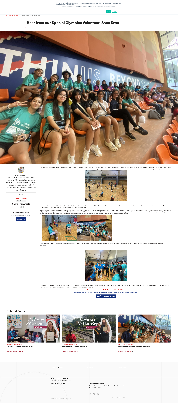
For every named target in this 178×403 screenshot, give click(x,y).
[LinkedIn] (23, 207)
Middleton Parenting (13, 15)
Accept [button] (108, 11)
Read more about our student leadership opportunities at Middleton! (105, 290)
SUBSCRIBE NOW (21, 219)
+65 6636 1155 (54, 386)
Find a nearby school (57, 367)
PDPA (124, 397)
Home (6, 15)
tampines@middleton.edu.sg (58, 383)
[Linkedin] (98, 394)
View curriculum (121, 367)
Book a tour (90, 367)
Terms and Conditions (117, 397)
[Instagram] (21, 207)
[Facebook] (18, 207)
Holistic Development (21, 200)
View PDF (18, 198)
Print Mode (23, 198)
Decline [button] (114, 11)
